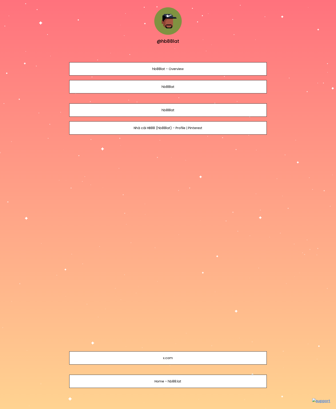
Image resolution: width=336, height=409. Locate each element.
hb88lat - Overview (168, 69)
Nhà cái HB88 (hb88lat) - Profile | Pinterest (168, 128)
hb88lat (168, 86)
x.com (168, 358)
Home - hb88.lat (168, 381)
